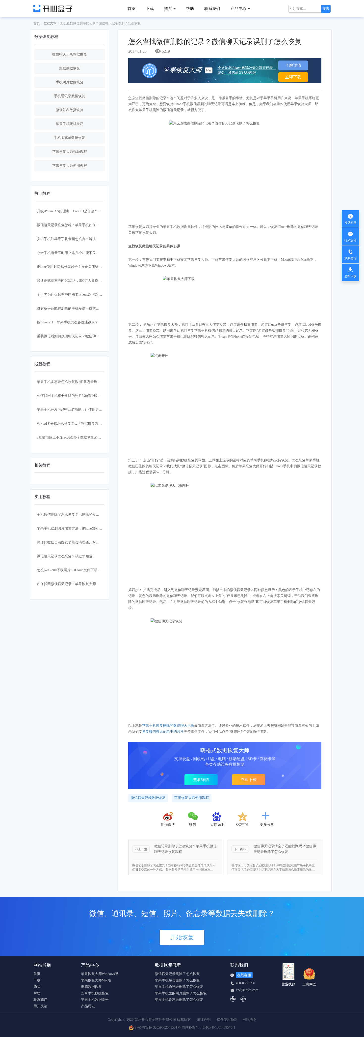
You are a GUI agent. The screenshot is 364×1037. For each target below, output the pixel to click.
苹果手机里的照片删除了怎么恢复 (181, 993)
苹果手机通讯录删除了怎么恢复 (179, 987)
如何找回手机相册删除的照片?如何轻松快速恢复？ (76, 396)
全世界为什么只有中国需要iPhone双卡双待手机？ (74, 294)
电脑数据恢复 (91, 987)
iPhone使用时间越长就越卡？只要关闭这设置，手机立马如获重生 (87, 267)
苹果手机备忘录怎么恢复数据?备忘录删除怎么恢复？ (77, 382)
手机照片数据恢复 (69, 82)
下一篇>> (240, 849)
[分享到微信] (193, 816)
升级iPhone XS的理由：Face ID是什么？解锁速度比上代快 (81, 211)
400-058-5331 (246, 983)
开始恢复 (182, 937)
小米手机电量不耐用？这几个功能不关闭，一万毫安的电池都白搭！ (89, 253)
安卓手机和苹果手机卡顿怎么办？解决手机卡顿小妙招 (78, 239)
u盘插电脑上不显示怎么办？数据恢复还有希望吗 (74, 437)
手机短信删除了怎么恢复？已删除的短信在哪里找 (75, 514)
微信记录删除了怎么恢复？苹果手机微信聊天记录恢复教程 (185, 849)
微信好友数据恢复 (69, 110)
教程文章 (50, 23)
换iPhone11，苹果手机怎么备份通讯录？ (67, 322)
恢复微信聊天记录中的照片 (163, 731)
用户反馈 (40, 1006)
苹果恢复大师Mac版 (96, 980)
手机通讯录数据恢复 (69, 96)
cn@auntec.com (247, 990)
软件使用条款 (227, 1019)
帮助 (190, 8)
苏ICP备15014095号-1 (219, 1027)
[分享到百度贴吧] (217, 816)
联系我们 (212, 8)
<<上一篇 (141, 849)
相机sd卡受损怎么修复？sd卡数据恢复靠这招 (71, 423)
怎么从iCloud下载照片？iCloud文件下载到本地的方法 (77, 570)
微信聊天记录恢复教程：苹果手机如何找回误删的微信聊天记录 (85, 225)
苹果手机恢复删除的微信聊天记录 (168, 725)
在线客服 (244, 975)
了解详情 (293, 65)
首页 (131, 8)
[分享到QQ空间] (242, 816)
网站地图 (249, 1019)
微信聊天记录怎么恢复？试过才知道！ (66, 556)
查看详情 (201, 780)
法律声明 (204, 1019)
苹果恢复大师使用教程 (69, 165)
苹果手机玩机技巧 (69, 124)
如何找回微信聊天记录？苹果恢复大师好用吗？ (73, 584)
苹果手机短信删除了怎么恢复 (177, 980)
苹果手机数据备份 (95, 1000)
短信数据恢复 (69, 68)
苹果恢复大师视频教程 (69, 152)
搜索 (325, 8)
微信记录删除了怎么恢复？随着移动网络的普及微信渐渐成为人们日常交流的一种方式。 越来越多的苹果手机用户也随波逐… (173, 867)
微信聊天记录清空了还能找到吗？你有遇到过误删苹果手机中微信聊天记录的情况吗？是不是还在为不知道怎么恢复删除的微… (273, 867)
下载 (150, 8)
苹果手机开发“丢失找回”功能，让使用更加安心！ (75, 409)
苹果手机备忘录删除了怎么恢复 (179, 1000)
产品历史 (88, 1006)
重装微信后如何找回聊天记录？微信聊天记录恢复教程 (78, 336)
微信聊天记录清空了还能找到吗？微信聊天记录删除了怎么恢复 (285, 849)
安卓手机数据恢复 (95, 993)
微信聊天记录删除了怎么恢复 (177, 974)
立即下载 (293, 77)
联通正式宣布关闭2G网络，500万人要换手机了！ (74, 281)
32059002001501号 (167, 1027)
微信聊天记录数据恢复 (69, 54)
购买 (36, 987)
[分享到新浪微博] (168, 816)
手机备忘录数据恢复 (69, 138)
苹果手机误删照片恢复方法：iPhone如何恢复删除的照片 (80, 528)
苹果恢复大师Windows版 (99, 974)
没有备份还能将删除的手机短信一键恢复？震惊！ (75, 308)
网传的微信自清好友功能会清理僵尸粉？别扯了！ (75, 542)
